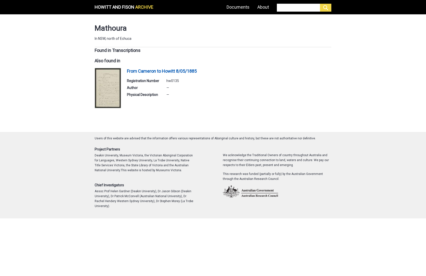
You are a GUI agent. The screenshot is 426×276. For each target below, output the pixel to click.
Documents (238, 7)
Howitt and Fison (124, 7)
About (263, 7)
